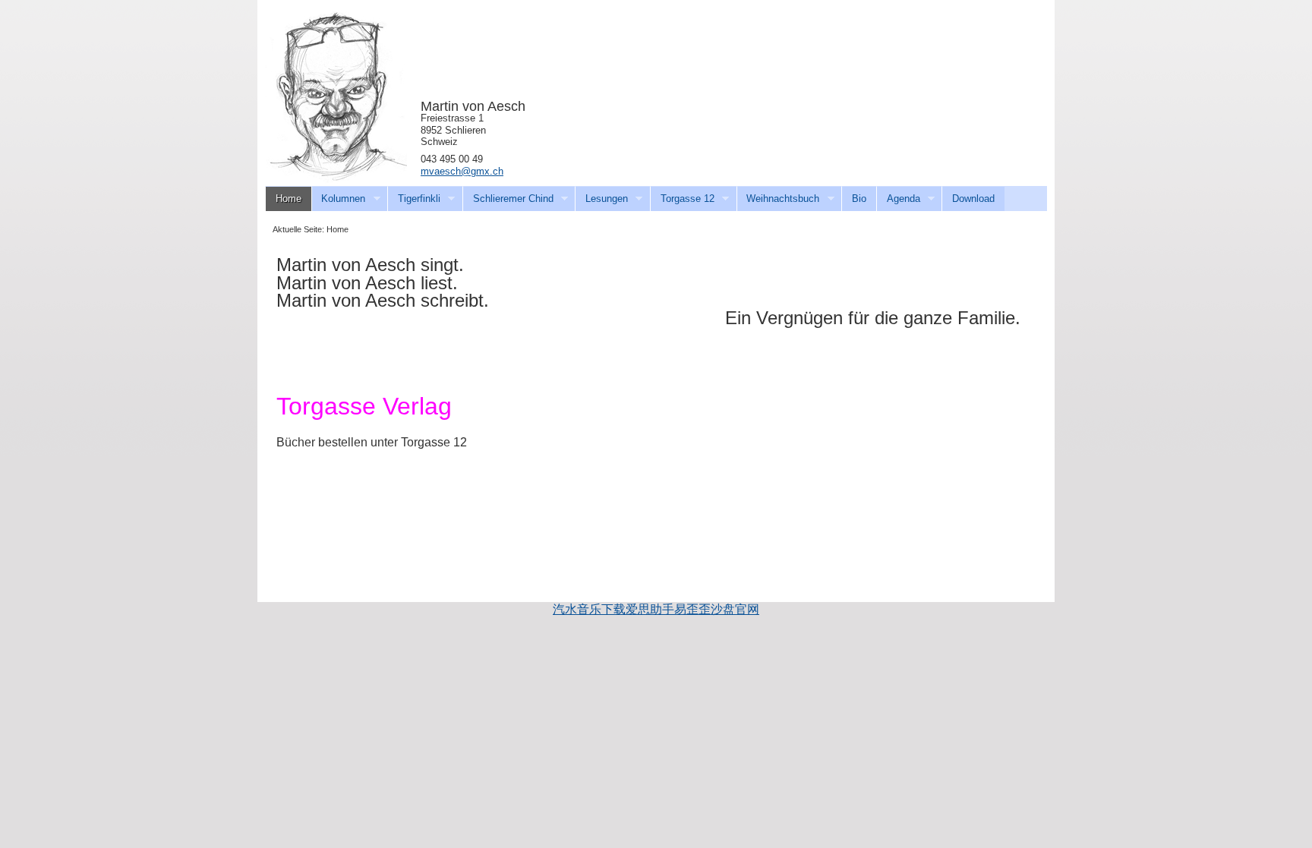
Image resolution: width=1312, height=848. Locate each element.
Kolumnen (338, 199)
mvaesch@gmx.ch (462, 171)
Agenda (898, 199)
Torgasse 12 (682, 199)
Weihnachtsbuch (778, 199)
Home (288, 198)
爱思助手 (650, 609)
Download (973, 198)
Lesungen (601, 199)
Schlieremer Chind (508, 199)
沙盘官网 (735, 609)
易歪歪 (692, 609)
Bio (859, 198)
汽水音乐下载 (589, 609)
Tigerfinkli (413, 199)
